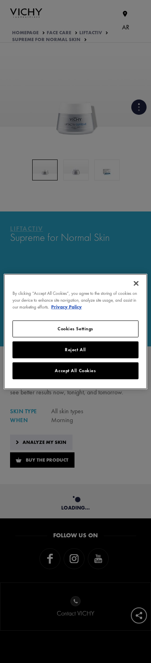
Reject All (75, 349)
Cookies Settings (75, 329)
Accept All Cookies (75, 370)
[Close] (136, 283)
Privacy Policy (66, 307)
